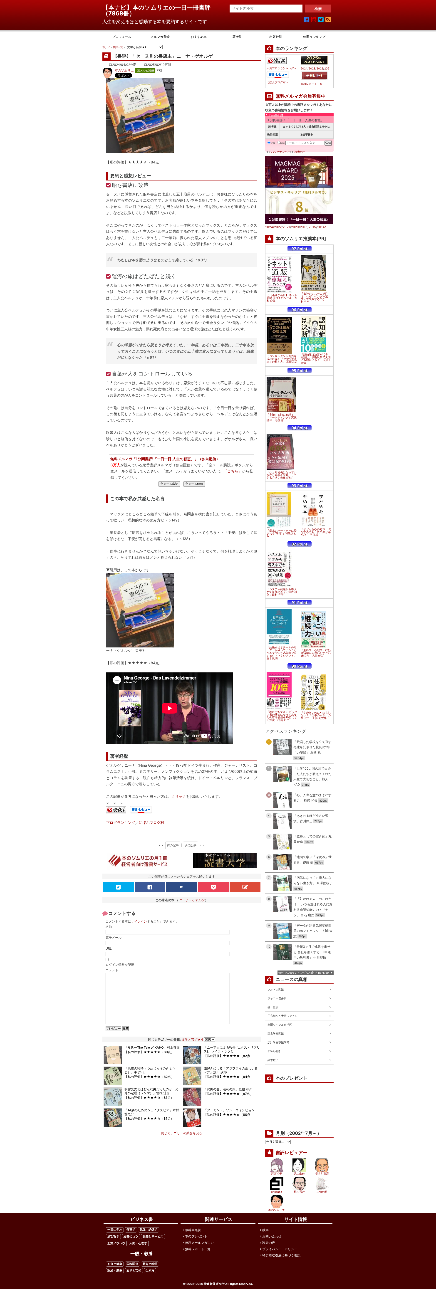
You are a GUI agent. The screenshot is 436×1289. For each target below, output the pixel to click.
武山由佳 (299, 1173)
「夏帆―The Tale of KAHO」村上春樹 (152, 1047)
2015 (312, 227)
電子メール (113, 937)
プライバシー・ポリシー (279, 1249)
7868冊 (118, 13)
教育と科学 (150, 1264)
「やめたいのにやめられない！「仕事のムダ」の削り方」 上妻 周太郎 (316, 715)
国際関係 (132, 1264)
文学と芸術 (133, 1270)
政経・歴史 (114, 1270)
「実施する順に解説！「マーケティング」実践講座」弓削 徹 (282, 417)
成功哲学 (113, 1236)
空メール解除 (194, 484)
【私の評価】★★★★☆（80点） (149, 1052)
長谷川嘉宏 (322, 1173)
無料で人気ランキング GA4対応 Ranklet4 (304, 972)
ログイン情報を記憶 (120, 964)
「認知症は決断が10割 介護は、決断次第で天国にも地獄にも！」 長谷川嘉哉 (316, 358)
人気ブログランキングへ (282, 68)
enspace (276, 1191)
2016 (303, 227)
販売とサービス (153, 1236)
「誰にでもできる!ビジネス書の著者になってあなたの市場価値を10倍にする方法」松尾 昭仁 (282, 716)
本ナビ (106, 47)
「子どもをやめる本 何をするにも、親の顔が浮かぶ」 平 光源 (316, 532)
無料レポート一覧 (311, 84)
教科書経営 (193, 1230)
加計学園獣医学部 (278, 1042)
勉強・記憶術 (148, 1229)
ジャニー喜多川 (277, 998)
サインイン (139, 921)
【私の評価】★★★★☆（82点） (228, 1056)
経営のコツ (131, 1236)
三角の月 (322, 1191)
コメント (112, 970)
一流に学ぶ (114, 1229)
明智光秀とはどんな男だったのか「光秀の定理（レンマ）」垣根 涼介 (151, 1091)
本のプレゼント (196, 1236)
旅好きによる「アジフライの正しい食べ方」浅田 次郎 (231, 1070)
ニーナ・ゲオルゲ (192, 900)
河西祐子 (276, 1173)
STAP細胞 (274, 1051)
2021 (327, 68)
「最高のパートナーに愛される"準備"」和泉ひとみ (282, 533)
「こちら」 (233, 471)
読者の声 (300, 151)
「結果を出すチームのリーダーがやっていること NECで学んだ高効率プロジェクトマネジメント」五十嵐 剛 (282, 653)
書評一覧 (118, 47)
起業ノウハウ (116, 1243)
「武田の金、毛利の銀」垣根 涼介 (228, 1089)
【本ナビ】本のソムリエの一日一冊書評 (159, 7)
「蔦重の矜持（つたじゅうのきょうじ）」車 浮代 (149, 1070)
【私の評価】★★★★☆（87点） (228, 1094)
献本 (265, 1230)
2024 (304, 68)
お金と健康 (114, 1264)
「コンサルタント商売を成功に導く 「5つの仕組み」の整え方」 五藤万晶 (282, 359)
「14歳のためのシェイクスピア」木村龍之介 (151, 1112)
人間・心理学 (138, 1243)
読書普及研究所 (214, 1284)
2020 (295, 227)
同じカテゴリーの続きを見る (181, 1133)
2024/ (269, 227)
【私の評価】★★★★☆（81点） (149, 1097)
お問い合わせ (271, 1236)
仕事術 (130, 1229)
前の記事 (173, 845)
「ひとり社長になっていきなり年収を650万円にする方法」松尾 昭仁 (282, 475)
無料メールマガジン (199, 1243)
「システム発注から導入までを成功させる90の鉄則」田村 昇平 (282, 592)
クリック (178, 796)
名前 (109, 926)
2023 (312, 68)
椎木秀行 (299, 1191)
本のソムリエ (124, 70)
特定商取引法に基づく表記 (281, 1255)
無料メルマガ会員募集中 (301, 96)
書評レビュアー (291, 1152)
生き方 (150, 1270)
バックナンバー (280, 151)
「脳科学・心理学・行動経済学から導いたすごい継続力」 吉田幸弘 (316, 653)
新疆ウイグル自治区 (280, 1024)
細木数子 (273, 1060)
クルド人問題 (276, 989)
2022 (320, 68)
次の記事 (190, 845)
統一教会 (273, 1007)
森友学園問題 (276, 1033)
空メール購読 (169, 484)
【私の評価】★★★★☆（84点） (228, 1077)
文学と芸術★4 (192, 1039)
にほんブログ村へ (277, 82)
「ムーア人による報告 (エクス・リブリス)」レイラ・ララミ (232, 1049)
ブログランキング (120, 822)
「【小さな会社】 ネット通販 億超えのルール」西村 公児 (282, 298)
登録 (272, 143)
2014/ (321, 227)
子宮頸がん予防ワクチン (282, 1015)
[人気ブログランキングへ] (116, 810)
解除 (282, 143)
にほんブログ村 (151, 822)
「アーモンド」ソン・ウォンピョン (229, 1110)
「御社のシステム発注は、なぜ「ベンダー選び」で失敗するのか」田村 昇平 (316, 297)
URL (109, 948)
